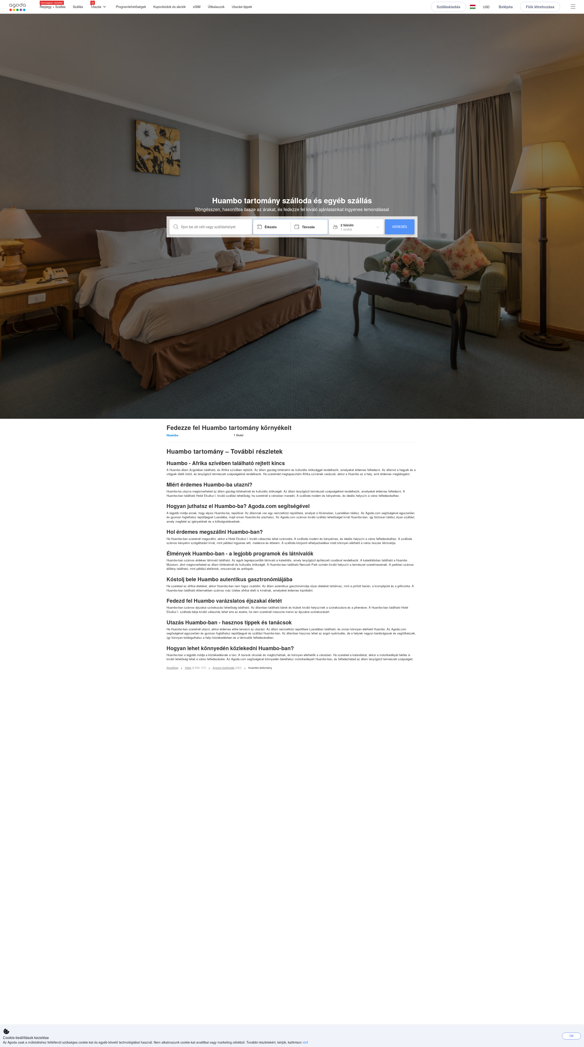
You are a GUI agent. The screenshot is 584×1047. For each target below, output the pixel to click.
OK (571, 1036)
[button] (472, 7)
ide (305, 1042)
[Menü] (573, 7)
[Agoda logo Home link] (17, 7)
